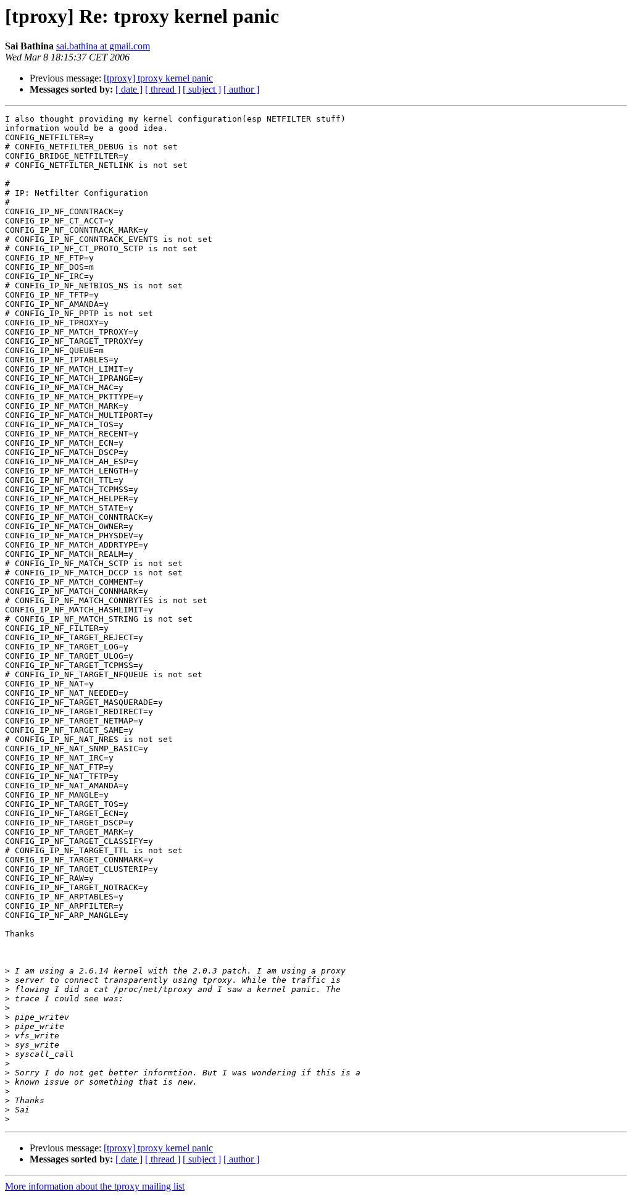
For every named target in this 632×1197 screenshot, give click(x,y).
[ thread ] (162, 89)
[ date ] (129, 89)
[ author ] (241, 89)
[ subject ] (202, 89)
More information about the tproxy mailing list (95, 1186)
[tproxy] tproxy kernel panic (158, 78)
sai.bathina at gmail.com (103, 46)
